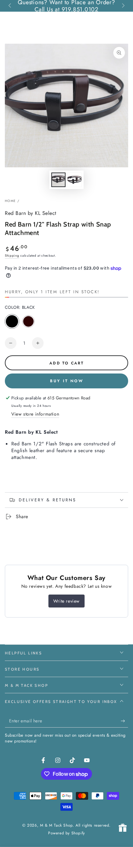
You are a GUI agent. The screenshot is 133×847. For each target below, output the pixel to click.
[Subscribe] (124, 721)
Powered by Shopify (66, 833)
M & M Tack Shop (56, 825)
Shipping (12, 255)
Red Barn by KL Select (30, 213)
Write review (66, 601)
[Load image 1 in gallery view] (58, 180)
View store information (35, 414)
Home (10, 200)
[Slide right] (122, 6)
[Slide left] (10, 6)
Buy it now (66, 381)
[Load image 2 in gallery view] (74, 180)
